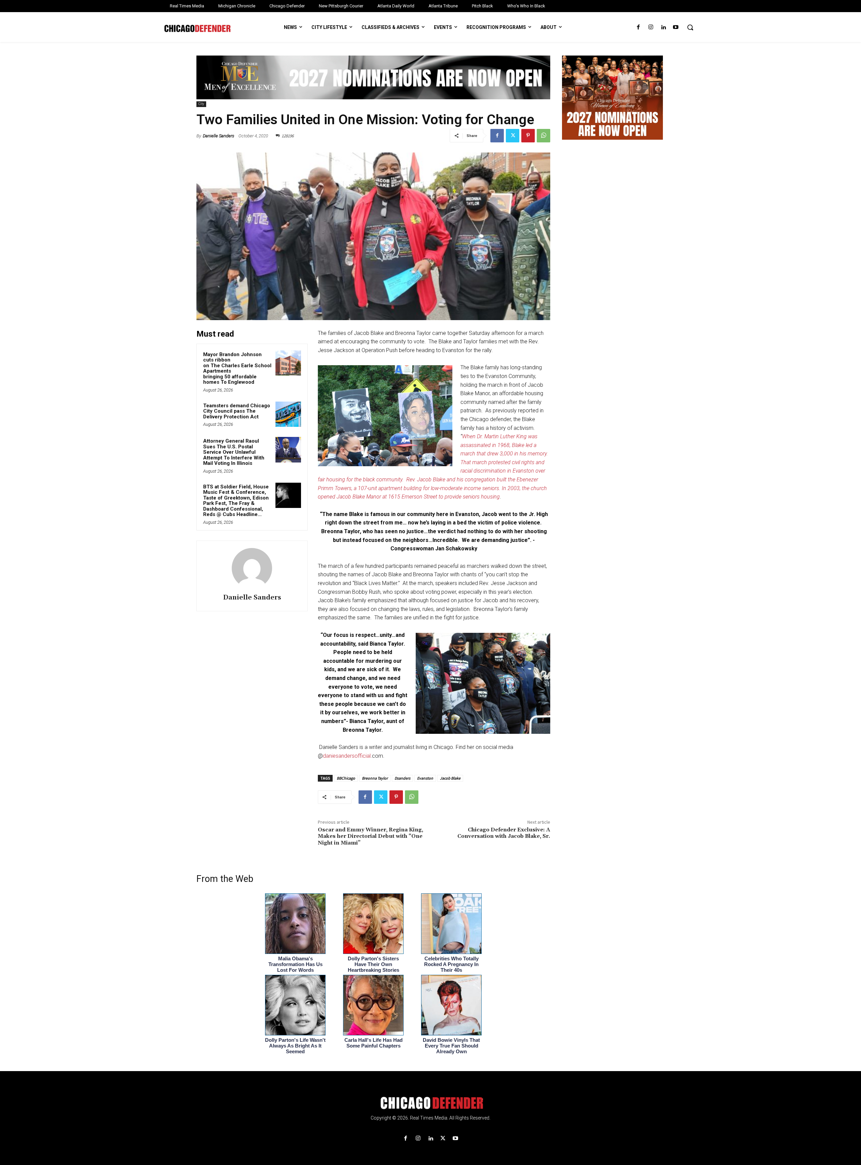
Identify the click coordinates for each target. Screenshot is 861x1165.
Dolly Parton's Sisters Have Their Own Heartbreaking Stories (373, 964)
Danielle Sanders (218, 135)
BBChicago (346, 778)
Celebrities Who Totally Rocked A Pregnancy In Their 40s (451, 964)
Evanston (425, 778)
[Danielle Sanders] (252, 568)
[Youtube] (675, 27)
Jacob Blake (450, 778)
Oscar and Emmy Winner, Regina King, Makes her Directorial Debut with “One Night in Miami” (370, 836)
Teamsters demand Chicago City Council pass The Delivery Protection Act (236, 411)
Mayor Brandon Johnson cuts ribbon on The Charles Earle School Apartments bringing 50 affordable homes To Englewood (237, 368)
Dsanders (402, 778)
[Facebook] (638, 27)
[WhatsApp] (543, 135)
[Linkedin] (663, 27)
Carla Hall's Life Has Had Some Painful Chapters (373, 1043)
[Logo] (430, 1103)
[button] (690, 27)
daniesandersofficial (347, 756)
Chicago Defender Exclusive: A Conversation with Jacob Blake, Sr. (503, 833)
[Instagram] (650, 27)
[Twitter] (512, 135)
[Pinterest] (528, 135)
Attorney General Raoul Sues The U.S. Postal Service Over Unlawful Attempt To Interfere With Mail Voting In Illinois (233, 452)
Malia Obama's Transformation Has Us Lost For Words (295, 964)
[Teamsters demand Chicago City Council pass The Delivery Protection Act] (288, 414)
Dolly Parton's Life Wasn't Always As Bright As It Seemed (295, 1045)
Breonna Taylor (375, 778)
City (201, 104)
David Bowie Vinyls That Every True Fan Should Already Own (451, 1045)
